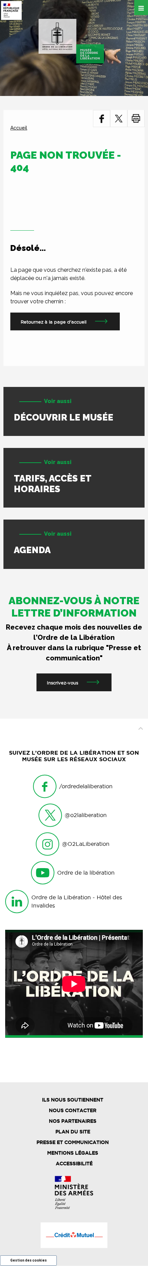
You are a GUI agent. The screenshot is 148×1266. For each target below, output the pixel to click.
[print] (136, 118)
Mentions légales (72, 1153)
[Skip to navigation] (71, 41)
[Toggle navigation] (141, 7)
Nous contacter (72, 1110)
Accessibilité (74, 1163)
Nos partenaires (72, 1121)
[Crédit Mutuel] (74, 1235)
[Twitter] (119, 118)
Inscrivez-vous (62, 682)
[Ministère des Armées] (74, 1192)
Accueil (18, 128)
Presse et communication (72, 1142)
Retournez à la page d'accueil (53, 322)
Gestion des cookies (28, 1260)
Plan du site (72, 1131)
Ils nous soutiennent (72, 1100)
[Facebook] (101, 118)
